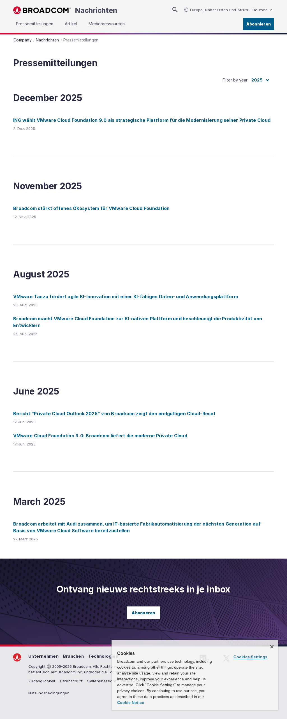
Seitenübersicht (101, 681)
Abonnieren (258, 24)
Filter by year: (235, 80)
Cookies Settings (250, 657)
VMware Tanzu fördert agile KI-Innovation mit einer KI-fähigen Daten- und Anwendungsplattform (125, 296)
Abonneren (143, 612)
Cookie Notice (130, 702)
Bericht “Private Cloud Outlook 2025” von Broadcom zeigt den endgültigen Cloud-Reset (114, 413)
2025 (257, 80)
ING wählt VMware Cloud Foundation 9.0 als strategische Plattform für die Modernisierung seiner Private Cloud (141, 120)
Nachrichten (96, 10)
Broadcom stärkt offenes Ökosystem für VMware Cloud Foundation (91, 208)
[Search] (175, 9)
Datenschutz (71, 681)
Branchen (73, 656)
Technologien (103, 656)
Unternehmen (43, 656)
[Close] (272, 646)
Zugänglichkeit (41, 681)
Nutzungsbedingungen (49, 693)
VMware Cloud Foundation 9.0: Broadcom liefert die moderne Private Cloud (100, 435)
